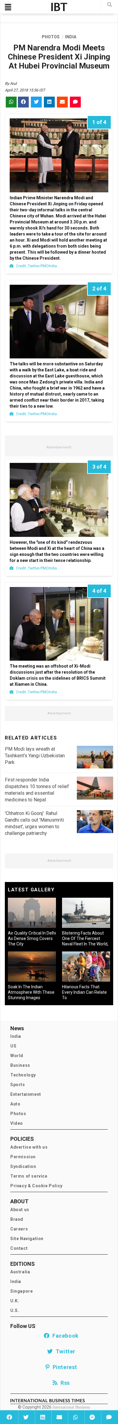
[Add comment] (108, 1417)
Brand (16, 1219)
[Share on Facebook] (9, 1417)
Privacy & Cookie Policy (36, 1185)
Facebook (64, 1336)
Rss (64, 1383)
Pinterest (63, 1367)
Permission (23, 1156)
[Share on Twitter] (26, 1417)
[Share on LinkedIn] (42, 1417)
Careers (19, 1229)
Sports (17, 1084)
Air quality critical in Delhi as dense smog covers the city (32, 938)
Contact (19, 1248)
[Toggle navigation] (8, 7)
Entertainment (25, 1094)
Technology (23, 1075)
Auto (15, 1104)
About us (19, 1209)
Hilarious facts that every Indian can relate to (84, 992)
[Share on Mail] (59, 1417)
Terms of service (29, 1176)
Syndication (23, 1166)
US (13, 1046)
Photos (18, 1113)
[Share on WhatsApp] (75, 1417)
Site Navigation (27, 1238)
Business (20, 1065)
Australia (20, 1271)
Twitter (64, 1351)
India (15, 1036)
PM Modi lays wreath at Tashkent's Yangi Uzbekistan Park (35, 755)
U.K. (14, 1300)
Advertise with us (29, 1147)
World (16, 1055)
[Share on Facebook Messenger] (92, 1417)
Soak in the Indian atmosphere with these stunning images (31, 992)
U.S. (14, 1310)
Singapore (21, 1291)
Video (16, 1123)
